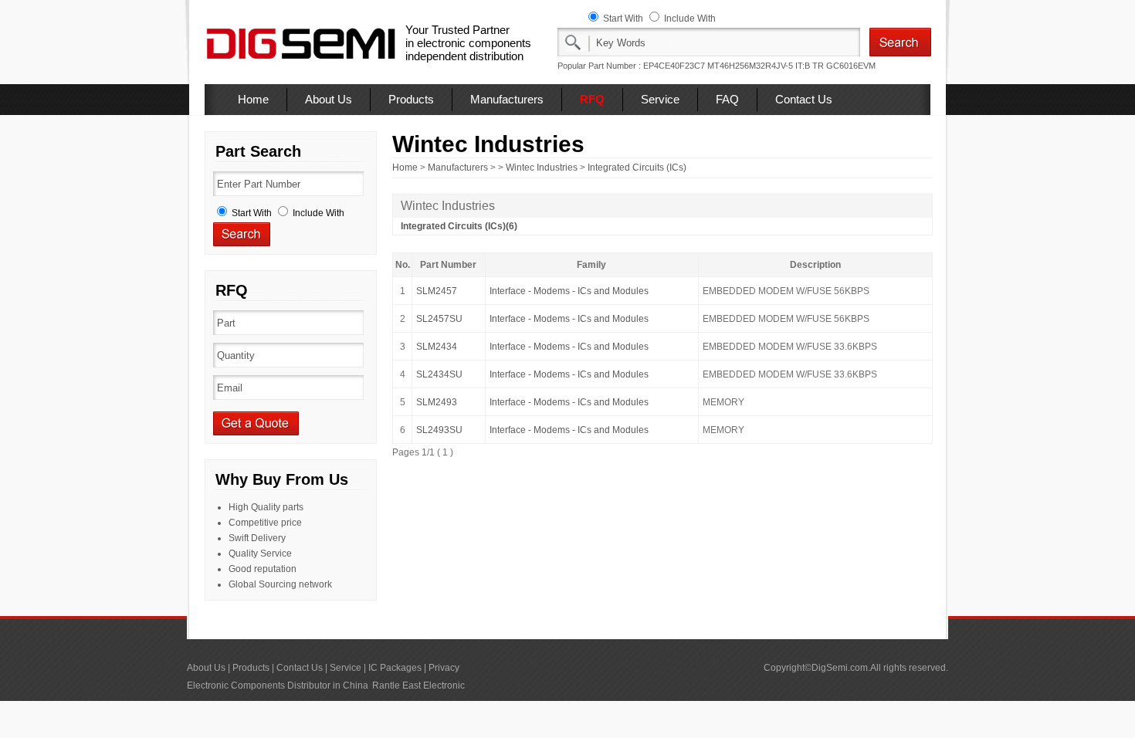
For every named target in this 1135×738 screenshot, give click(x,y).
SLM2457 (436, 291)
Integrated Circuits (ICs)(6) (459, 226)
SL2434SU (439, 374)
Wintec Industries (542, 167)
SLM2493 (436, 402)
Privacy (444, 667)
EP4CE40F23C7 (674, 65)
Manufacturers (507, 99)
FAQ (727, 99)
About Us (328, 99)
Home (253, 99)
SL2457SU (439, 318)
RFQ (592, 99)
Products (411, 99)
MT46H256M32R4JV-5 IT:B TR (765, 65)
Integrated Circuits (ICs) (637, 167)
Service (660, 99)
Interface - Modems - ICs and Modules (569, 291)
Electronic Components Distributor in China (277, 685)
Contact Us (803, 99)
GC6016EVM (851, 65)
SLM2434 (436, 346)
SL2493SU (439, 430)
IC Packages (395, 667)
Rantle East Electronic (418, 685)
